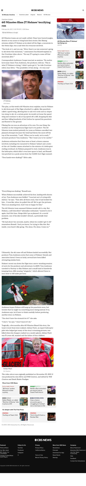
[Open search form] (83, 10)
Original (32, 15)
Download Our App (58, 452)
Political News (4, 447)
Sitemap (55, 457)
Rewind (39, 15)
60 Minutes (47, 15)
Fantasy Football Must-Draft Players (6, 456)
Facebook (21, 450)
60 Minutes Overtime (8, 15)
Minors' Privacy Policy (41, 457)
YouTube (20, 447)
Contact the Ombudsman (77, 461)
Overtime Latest (23, 15)
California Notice (40, 450)
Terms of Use (39, 455)
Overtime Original (7, 19)
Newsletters (56, 447)
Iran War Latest (4, 450)
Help (71, 456)
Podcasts (55, 450)
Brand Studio (56, 455)
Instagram (20, 452)
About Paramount (75, 447)
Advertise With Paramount (78, 450)
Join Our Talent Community (74, 453)
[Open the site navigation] (13, 10)
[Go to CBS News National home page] (37, 10)
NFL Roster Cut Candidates (4, 453)
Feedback (73, 458)
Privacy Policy (39, 447)
